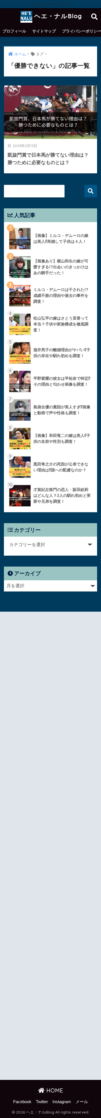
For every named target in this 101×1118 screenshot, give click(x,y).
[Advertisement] (50, 846)
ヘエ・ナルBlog (57, 16)
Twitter (42, 1102)
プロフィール (14, 31)
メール (81, 1102)
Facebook (22, 1102)
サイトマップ (44, 31)
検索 (90, 191)
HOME (54, 1090)
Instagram (61, 1102)
